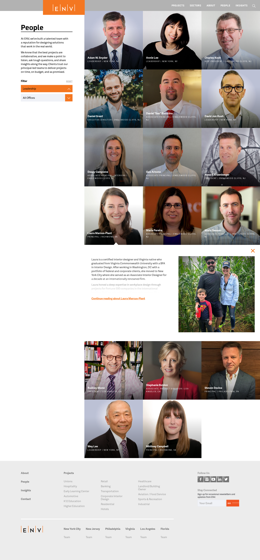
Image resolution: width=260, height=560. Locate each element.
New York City (72, 528)
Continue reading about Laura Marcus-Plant (118, 298)
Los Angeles (147, 528)
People (225, 5)
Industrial (144, 504)
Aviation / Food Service (152, 494)
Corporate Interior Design (111, 498)
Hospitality (70, 486)
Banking (106, 486)
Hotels (105, 509)
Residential (107, 504)
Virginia (130, 528)
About (211, 5)
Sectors (195, 5)
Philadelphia (112, 528)
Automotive (71, 496)
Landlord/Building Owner (149, 488)
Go (229, 503)
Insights (242, 5)
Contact (26, 499)
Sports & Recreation (150, 499)
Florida (165, 528)
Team (67, 537)
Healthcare (144, 481)
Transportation (110, 491)
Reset (69, 81)
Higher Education (74, 506)
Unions (68, 481)
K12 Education (72, 501)
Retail (104, 481)
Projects (178, 5)
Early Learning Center (76, 491)
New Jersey (93, 528)
